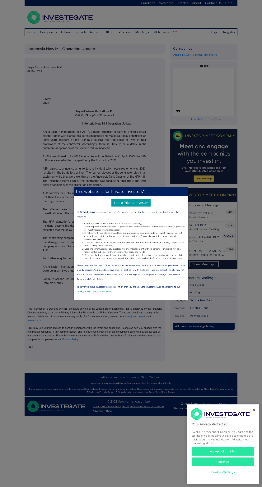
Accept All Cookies (223, 451)
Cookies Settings (223, 472)
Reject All (223, 461)
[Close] (254, 410)
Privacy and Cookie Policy (90, 291)
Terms (108, 291)
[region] (223, 444)
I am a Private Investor (131, 203)
